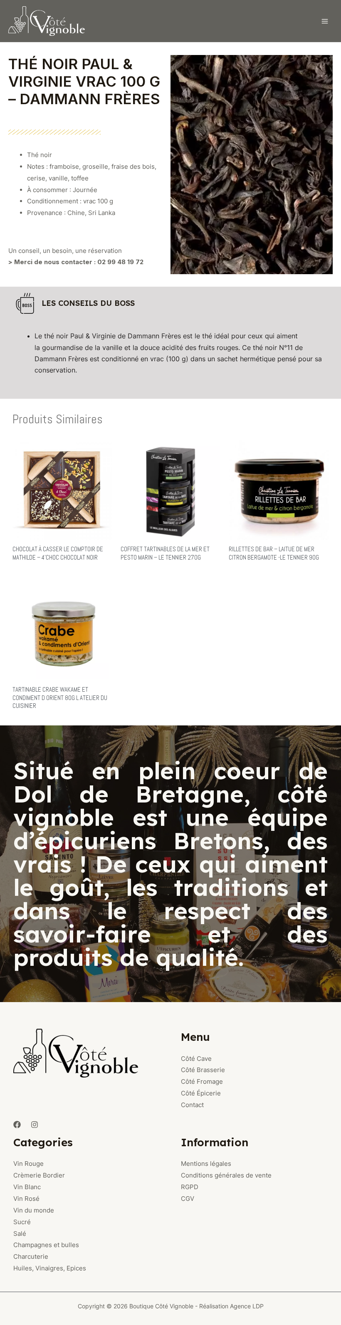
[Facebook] (17, 1124)
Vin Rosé (26, 1198)
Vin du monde (33, 1210)
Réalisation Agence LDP (231, 1306)
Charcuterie (30, 1256)
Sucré (22, 1222)
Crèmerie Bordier (39, 1175)
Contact (192, 1105)
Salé (19, 1234)
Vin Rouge (28, 1164)
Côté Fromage (202, 1081)
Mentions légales (206, 1164)
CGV (187, 1198)
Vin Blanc (27, 1187)
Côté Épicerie (201, 1093)
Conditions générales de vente (226, 1175)
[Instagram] (34, 1124)
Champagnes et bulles (46, 1245)
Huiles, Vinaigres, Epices (49, 1268)
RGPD (189, 1187)
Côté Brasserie (203, 1070)
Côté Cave (196, 1058)
